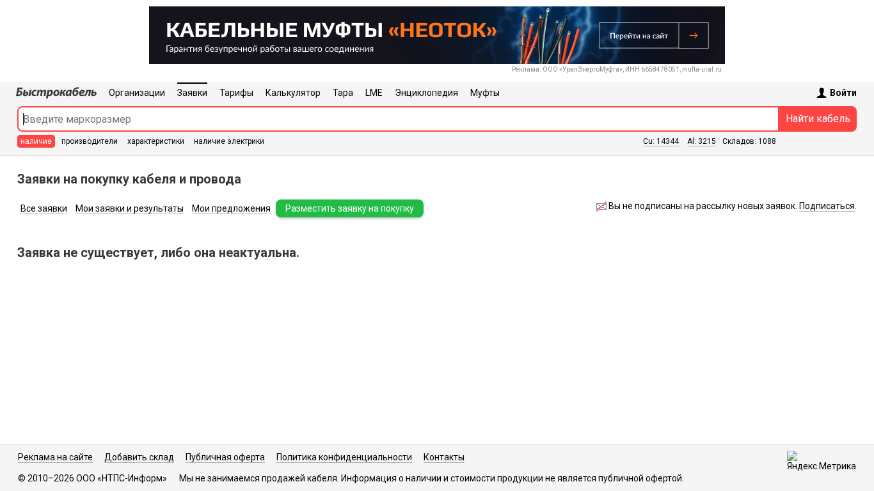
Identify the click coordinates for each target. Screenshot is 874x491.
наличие (36, 141)
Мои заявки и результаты (129, 208)
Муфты (485, 93)
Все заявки (43, 208)
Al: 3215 (701, 141)
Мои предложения (231, 208)
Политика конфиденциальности (344, 457)
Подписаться (827, 206)
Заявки (192, 93)
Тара (343, 93)
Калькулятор (293, 93)
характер (155, 141)
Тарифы (236, 93)
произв (89, 141)
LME (374, 93)
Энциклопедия (426, 93)
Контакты (444, 457)
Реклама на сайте (55, 457)
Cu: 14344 (661, 141)
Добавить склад (139, 457)
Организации (137, 93)
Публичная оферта (225, 457)
